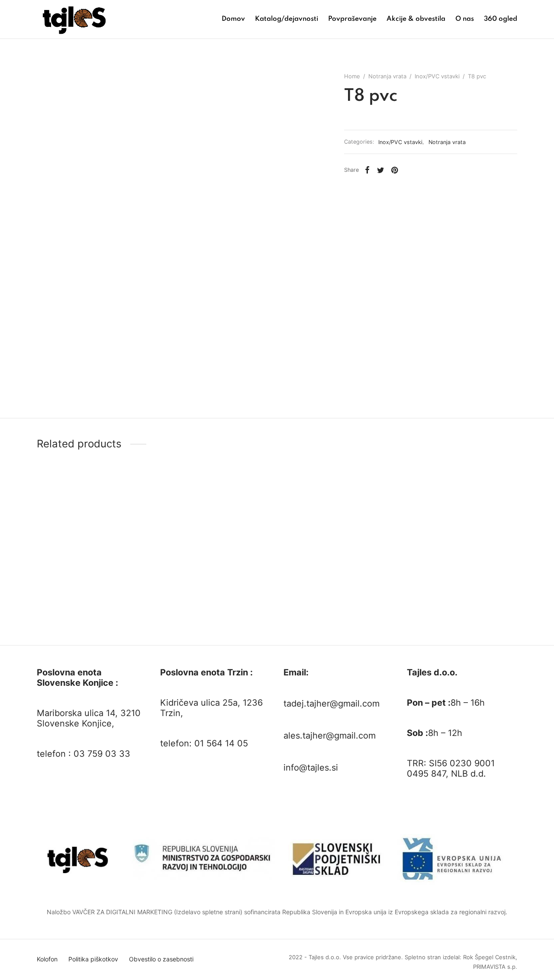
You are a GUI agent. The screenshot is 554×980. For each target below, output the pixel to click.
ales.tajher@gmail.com (329, 735)
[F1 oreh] (462, 556)
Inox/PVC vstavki (437, 76)
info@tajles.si (310, 767)
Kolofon (47, 959)
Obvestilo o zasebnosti (161, 959)
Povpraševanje (352, 19)
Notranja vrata (387, 76)
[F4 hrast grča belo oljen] (338, 556)
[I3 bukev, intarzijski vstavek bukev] (92, 556)
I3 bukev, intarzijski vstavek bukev (86, 630)
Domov (233, 19)
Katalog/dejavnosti (286, 19)
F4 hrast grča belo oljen (316, 630)
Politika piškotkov (93, 959)
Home (352, 76)
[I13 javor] (215, 556)
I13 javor (172, 630)
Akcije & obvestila (416, 19)
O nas (464, 19)
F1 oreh (417, 630)
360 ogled (500, 19)
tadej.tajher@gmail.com (331, 703)
